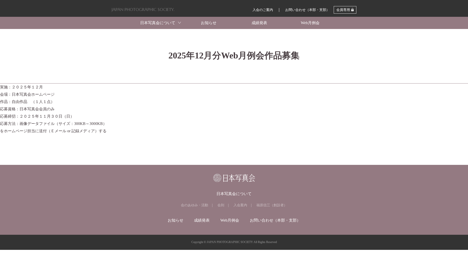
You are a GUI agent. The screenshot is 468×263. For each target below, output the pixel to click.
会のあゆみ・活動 (194, 205)
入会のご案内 (263, 10)
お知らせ (208, 23)
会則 (220, 205)
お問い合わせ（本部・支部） (307, 10)
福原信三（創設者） (271, 205)
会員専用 (343, 10)
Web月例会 (310, 23)
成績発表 (259, 23)
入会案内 (240, 205)
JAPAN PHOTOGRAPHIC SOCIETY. (143, 9)
